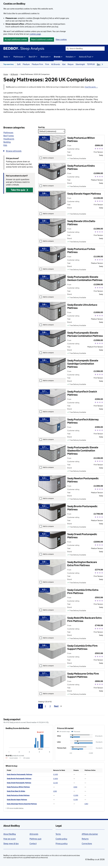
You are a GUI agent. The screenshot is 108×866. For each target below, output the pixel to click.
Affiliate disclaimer (90, 834)
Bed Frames (8, 136)
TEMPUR (91, 64)
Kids (5, 145)
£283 (86, 804)
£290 (55, 791)
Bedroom (45, 57)
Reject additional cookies (42, 39)
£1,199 (76, 799)
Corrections (87, 843)
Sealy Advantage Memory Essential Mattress (22, 804)
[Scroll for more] (102, 64)
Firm (47, 64)
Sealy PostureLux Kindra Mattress (18, 795)
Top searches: (8, 64)
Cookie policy (61, 839)
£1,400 (55, 774)
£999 (75, 787)
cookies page (35, 34)
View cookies (61, 39)
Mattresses (18, 57)
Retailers (70, 57)
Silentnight (80, 64)
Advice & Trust (85, 57)
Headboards (8, 139)
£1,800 (55, 779)
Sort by (41, 127)
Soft (19, 64)
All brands (34, 834)
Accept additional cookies (16, 39)
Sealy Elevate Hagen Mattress (17, 799)
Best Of (32, 57)
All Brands (55, 64)
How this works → (91, 87)
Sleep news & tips (11, 843)
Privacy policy (62, 843)
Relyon (71, 64)
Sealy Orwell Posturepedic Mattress (19, 783)
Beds (6, 57)
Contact (33, 843)
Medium (26, 64)
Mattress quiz (35, 839)
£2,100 (55, 783)
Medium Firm (37, 64)
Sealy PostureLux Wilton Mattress (18, 787)
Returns (85, 839)
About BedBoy (9, 834)
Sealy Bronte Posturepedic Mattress (19, 778)
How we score (9, 839)
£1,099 (76, 795)
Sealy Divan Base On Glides (16, 791)
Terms (58, 834)
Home (5, 74)
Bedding (7, 142)
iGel (63, 64)
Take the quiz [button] (18, 189)
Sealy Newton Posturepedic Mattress (19, 774)
